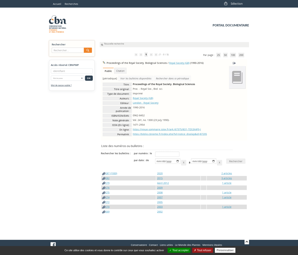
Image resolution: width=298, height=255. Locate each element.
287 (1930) (111, 173)
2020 (160, 173)
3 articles (226, 178)
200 (241, 55)
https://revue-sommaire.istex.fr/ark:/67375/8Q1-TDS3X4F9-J (167, 129)
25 (218, 55)
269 (107, 211)
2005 (160, 202)
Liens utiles (166, 245)
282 (107, 178)
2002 (160, 211)
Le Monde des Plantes (187, 245)
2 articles (226, 173)
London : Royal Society (145, 102)
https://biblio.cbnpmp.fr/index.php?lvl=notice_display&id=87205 (170, 134)
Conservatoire (139, 245)
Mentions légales (212, 245)
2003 (160, 206)
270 (107, 206)
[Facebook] (53, 245)
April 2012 (163, 183)
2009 (160, 187)
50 (225, 55)
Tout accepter (180, 250)
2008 (160, 192)
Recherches (71, 4)
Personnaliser (225, 250)
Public (108, 71)
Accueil (57, 4)
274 (107, 197)
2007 (160, 197)
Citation (120, 70)
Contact (153, 245)
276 (107, 187)
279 (107, 183)
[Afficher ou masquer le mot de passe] (82, 78)
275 (107, 192)
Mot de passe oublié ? (61, 85)
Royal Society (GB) (179, 63)
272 (107, 202)
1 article (226, 183)
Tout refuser (203, 250)
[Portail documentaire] (59, 24)
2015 (160, 178)
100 (233, 55)
